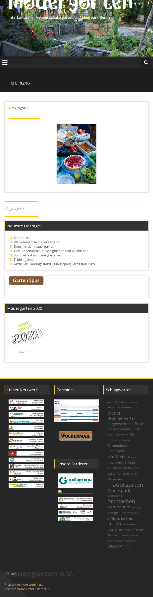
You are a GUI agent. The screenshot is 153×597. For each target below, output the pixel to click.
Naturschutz (118, 506)
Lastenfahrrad (118, 473)
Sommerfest (129, 524)
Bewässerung (127, 407)
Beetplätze (113, 407)
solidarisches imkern (120, 520)
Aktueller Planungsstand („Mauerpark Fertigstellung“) (54, 264)
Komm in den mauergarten (34, 246)
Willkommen (131, 541)
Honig (119, 463)
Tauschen (112, 529)
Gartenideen (117, 445)
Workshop (119, 546)
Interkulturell (114, 467)
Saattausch (22, 238)
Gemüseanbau (116, 451)
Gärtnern (117, 456)
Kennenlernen (131, 467)
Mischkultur (114, 496)
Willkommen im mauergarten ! (36, 242)
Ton (121, 529)
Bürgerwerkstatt (120, 423)
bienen (114, 413)
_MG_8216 (17, 209)
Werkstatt (138, 529)
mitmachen (121, 501)
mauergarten (20, 108)
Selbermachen (129, 513)
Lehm (134, 473)
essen (110, 434)
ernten (137, 429)
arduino (134, 402)
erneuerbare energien (119, 429)
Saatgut (112, 513)
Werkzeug (113, 535)
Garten (126, 440)
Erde (139, 423)
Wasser (128, 529)
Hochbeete (134, 457)
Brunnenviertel (121, 418)
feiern (133, 434)
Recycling (136, 507)
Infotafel (130, 463)
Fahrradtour (121, 434)
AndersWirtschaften (117, 402)
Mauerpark (118, 490)
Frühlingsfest (24, 259)
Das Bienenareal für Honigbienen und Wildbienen (51, 251)
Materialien (114, 479)
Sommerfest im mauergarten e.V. (38, 255)
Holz (110, 463)
